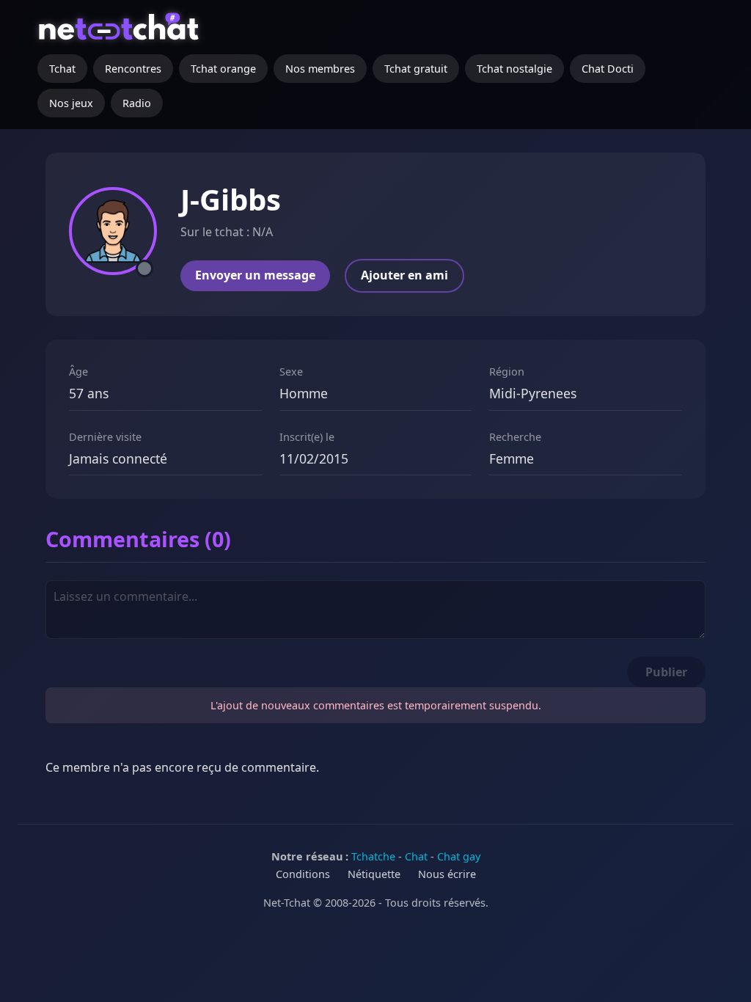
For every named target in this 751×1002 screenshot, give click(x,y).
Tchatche (373, 856)
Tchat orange (223, 69)
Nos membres (320, 69)
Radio (136, 103)
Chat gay (458, 856)
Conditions (303, 874)
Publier (666, 672)
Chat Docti (608, 69)
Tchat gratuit (415, 69)
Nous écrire (447, 874)
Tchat (62, 69)
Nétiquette (374, 874)
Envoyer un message (255, 275)
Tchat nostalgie (514, 69)
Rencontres (133, 69)
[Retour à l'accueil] (120, 33)
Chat (416, 856)
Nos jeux (71, 103)
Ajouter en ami (404, 275)
